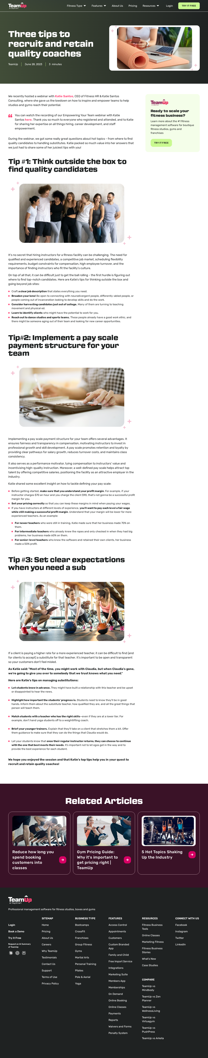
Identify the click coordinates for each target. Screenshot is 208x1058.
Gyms (78, 951)
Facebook (181, 924)
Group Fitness (83, 944)
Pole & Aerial (82, 977)
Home (45, 924)
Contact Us (48, 964)
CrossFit (80, 931)
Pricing (133, 5)
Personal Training (85, 964)
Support (47, 970)
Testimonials (49, 957)
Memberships (117, 987)
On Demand (116, 993)
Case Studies (150, 965)
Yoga (78, 983)
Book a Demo (16, 931)
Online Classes (117, 1007)
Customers (115, 937)
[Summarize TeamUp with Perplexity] (23, 953)
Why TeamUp (49, 951)
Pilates (79, 970)
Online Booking (118, 1000)
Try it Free (189, 5)
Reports (113, 1020)
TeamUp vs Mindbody (148, 988)
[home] (17, 5)
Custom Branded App (119, 946)
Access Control (118, 924)
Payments (115, 1013)
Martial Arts (82, 957)
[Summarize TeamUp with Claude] (10, 953)
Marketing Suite (118, 974)
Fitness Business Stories (152, 950)
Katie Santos (64, 96)
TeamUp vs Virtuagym (148, 1019)
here (28, 119)
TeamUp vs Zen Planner (151, 998)
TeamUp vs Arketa (153, 1038)
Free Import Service (120, 961)
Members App (117, 980)
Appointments (117, 931)
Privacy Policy (50, 983)
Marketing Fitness (153, 941)
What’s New (149, 958)
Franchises (81, 937)
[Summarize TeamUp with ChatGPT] (17, 953)
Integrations (116, 967)
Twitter (179, 937)
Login (169, 5)
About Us (117, 5)
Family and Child (119, 954)
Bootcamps (82, 924)
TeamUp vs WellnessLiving (151, 1008)
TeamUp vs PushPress (148, 1029)
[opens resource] (39, 843)
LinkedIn (180, 944)
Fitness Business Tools (152, 926)
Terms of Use (49, 977)
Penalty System (118, 1033)
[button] (76, 5)
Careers (46, 944)
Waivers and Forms (120, 1026)
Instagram (181, 931)
